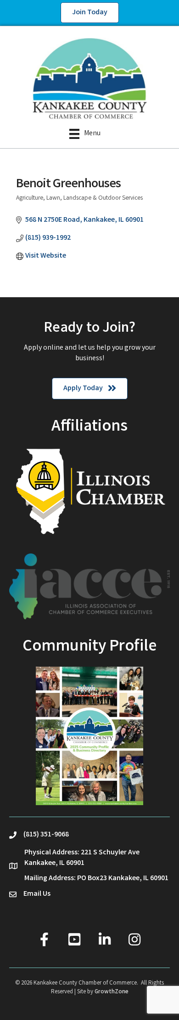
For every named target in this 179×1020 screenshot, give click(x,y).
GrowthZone (112, 992)
